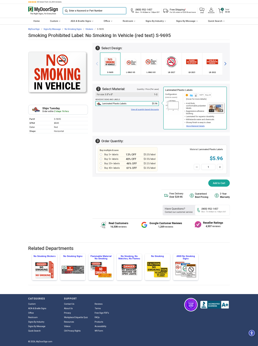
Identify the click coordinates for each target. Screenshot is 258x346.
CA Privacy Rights (72, 331)
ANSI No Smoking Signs (185, 257)
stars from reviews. (49, 2)
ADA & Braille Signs (81, 21)
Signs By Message (185, 21)
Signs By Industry (155, 21)
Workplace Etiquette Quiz (76, 317)
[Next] (224, 63)
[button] (202, 11)
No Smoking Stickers (45, 256)
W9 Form (99, 331)
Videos (67, 326)
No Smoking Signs (72, 256)
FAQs (97, 317)
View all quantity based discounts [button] (145, 109)
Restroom (128, 21)
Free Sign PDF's (102, 313)
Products (99, 322)
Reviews (99, 304)
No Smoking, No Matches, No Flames (129, 257)
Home (36, 21)
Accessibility (100, 326)
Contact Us (69, 304)
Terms (98, 308)
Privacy (67, 313)
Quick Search (215, 21)
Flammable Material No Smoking (101, 257)
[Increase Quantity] (220, 167)
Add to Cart (219, 183)
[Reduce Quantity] (197, 167)
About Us (68, 308)
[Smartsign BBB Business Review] (214, 305)
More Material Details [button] (195, 126)
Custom (54, 21)
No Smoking (157, 256)
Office (107, 21)
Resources (69, 322)
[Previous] (98, 63)
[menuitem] (36, 21)
